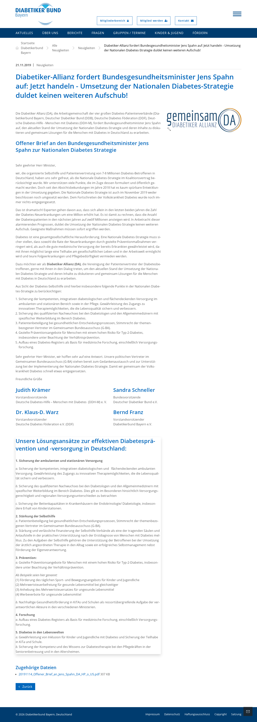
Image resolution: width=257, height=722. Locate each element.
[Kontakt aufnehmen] (247, 711)
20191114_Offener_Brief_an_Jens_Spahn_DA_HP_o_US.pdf (59, 674)
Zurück (27, 687)
